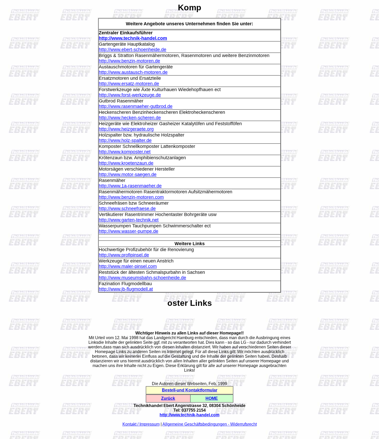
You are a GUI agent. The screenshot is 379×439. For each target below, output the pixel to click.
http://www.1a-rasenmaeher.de (130, 185)
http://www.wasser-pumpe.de (128, 231)
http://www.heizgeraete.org (126, 129)
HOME (211, 398)
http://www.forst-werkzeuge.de (130, 95)
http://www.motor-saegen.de (127, 174)
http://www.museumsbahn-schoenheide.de (142, 277)
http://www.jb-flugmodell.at (126, 289)
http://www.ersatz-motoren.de (129, 83)
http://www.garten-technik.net (129, 219)
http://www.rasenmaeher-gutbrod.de (135, 106)
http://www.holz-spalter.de (125, 140)
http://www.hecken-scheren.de (130, 117)
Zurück (168, 398)
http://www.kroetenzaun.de (126, 163)
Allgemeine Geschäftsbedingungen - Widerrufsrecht (209, 424)
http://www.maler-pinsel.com (128, 266)
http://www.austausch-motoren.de (133, 72)
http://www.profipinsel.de (124, 255)
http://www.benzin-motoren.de (129, 60)
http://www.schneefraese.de (127, 208)
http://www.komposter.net (125, 151)
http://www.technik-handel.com (133, 38)
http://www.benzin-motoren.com (131, 197)
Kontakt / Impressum (141, 424)
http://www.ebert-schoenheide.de (132, 49)
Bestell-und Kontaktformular (189, 390)
